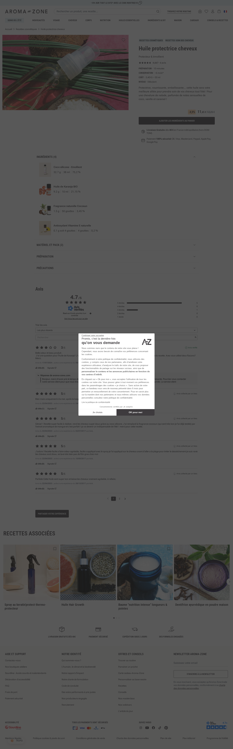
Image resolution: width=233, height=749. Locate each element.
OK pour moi (135, 412)
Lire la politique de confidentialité (96, 402)
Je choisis (97, 412)
